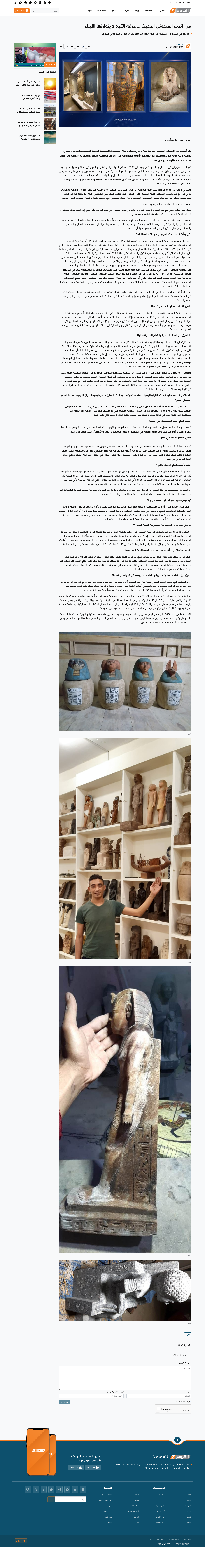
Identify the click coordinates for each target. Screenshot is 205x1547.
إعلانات (109, 1522)
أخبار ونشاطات (133, 1511)
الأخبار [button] (162, 11)
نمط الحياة (161, 1494)
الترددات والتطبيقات (105, 1500)
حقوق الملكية (160, 1539)
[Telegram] (72, 46)
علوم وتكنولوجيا (159, 1505)
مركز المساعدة (187, 1539)
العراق (189, 1500)
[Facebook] (88, 46)
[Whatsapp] (66, 46)
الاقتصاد (148, 11)
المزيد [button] (127, 11)
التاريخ (188, 1334)
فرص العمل (108, 1516)
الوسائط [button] (103, 11)
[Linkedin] (77, 46)
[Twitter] (83, 46)
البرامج (136, 1516)
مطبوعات (135, 1505)
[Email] (61, 46)
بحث (51, 1499)
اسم (189, 1391)
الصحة (189, 1522)
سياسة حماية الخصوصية (174, 1539)
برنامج (114, 11)
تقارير (137, 1500)
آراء (138, 1522)
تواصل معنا (108, 1511)
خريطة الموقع (107, 1494)
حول (110, 1505)
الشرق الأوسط (186, 1505)
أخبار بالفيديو (160, 1516)
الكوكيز (150, 1539)
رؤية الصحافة (160, 1522)
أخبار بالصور (161, 1511)
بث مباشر (19, 1541)
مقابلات (136, 1494)
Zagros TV (179, 44)
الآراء (90, 11)
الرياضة (137, 11)
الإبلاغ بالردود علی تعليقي (181, 1401)
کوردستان (187, 1494)
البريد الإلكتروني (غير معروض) (114, 1391)
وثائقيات (162, 1500)
